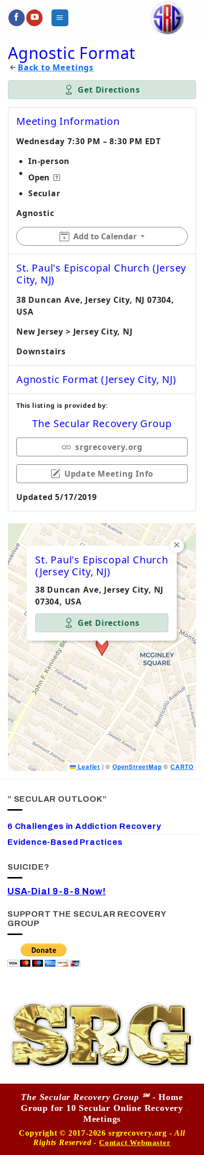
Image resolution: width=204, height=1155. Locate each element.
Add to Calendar (105, 236)
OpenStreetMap (137, 766)
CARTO (182, 766)
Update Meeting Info (108, 473)
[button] (59, 17)
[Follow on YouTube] (34, 17)
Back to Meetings (56, 67)
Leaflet (88, 766)
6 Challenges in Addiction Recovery (84, 826)
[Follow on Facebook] (16, 17)
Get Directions (109, 89)
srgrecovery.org (109, 446)
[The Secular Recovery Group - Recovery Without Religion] (167, 18)
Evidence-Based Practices (64, 842)
